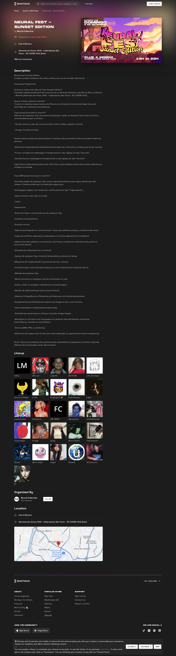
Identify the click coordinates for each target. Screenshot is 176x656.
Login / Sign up (154, 4)
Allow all (132, 647)
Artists (17, 611)
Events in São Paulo (30, 11)
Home (16, 11)
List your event (150, 581)
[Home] (22, 3)
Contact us (80, 600)
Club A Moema (25, 515)
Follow (48, 499)
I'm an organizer (21, 596)
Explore (88, 4)
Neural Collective (25, 31)
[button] (48, 499)
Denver (48, 611)
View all (48, 615)
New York (49, 596)
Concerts (18, 615)
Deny (157, 647)
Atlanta (48, 603)
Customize (145, 647)
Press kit (18, 603)
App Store (24, 630)
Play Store (43, 630)
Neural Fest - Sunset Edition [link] (54, 11)
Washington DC (52, 600)
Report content (82, 603)
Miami (47, 607)
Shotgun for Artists (23, 600)
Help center (80, 596)
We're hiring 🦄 (21, 607)
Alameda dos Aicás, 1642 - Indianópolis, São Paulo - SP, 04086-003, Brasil (53, 522)
